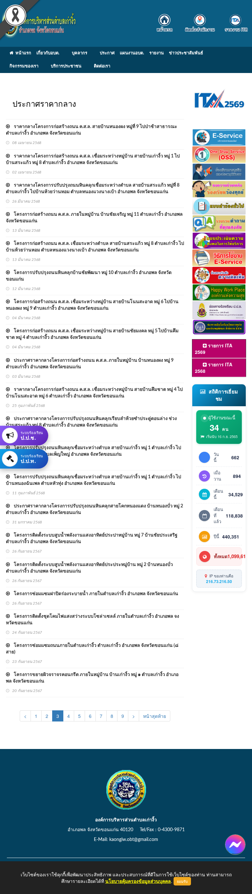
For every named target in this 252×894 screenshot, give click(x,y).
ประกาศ (107, 53)
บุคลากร (79, 53)
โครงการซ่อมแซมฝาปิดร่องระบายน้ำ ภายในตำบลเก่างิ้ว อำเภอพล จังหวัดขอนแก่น (94, 594)
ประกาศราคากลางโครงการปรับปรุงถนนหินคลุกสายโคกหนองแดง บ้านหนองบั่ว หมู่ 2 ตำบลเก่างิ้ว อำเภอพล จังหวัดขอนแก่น (94, 509)
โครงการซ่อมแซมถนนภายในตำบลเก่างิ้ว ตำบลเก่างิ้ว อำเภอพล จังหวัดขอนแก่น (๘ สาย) (92, 648)
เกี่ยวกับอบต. (47, 53)
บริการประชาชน (66, 66)
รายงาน (156, 53)
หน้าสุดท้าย (154, 716)
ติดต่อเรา (102, 66)
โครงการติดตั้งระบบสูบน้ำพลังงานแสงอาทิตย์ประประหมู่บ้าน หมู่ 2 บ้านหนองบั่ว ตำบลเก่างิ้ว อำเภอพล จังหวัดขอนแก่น (89, 568)
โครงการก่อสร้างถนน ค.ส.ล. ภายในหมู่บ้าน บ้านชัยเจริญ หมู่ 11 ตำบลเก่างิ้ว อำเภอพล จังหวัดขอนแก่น (94, 217)
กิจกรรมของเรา (24, 66)
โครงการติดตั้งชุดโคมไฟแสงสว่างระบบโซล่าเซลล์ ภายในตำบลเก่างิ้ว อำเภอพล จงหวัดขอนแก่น (92, 619)
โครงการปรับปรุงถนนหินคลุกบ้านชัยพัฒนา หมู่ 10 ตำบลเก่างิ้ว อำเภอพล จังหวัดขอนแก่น (89, 276)
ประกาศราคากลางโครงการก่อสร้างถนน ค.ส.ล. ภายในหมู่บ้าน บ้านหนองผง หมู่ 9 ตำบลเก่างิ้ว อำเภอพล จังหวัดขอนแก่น (90, 363)
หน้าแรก (22, 53)
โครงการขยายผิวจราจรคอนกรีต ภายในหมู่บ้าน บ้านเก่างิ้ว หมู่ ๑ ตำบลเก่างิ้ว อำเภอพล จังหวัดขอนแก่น (92, 678)
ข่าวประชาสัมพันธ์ (186, 53)
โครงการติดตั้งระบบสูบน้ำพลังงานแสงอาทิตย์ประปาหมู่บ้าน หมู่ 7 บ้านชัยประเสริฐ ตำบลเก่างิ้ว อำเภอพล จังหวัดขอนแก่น (92, 538)
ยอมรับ (182, 881)
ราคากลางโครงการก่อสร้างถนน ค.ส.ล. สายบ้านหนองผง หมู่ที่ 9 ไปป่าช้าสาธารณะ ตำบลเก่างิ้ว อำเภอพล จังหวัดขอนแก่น (91, 130)
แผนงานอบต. (132, 53)
